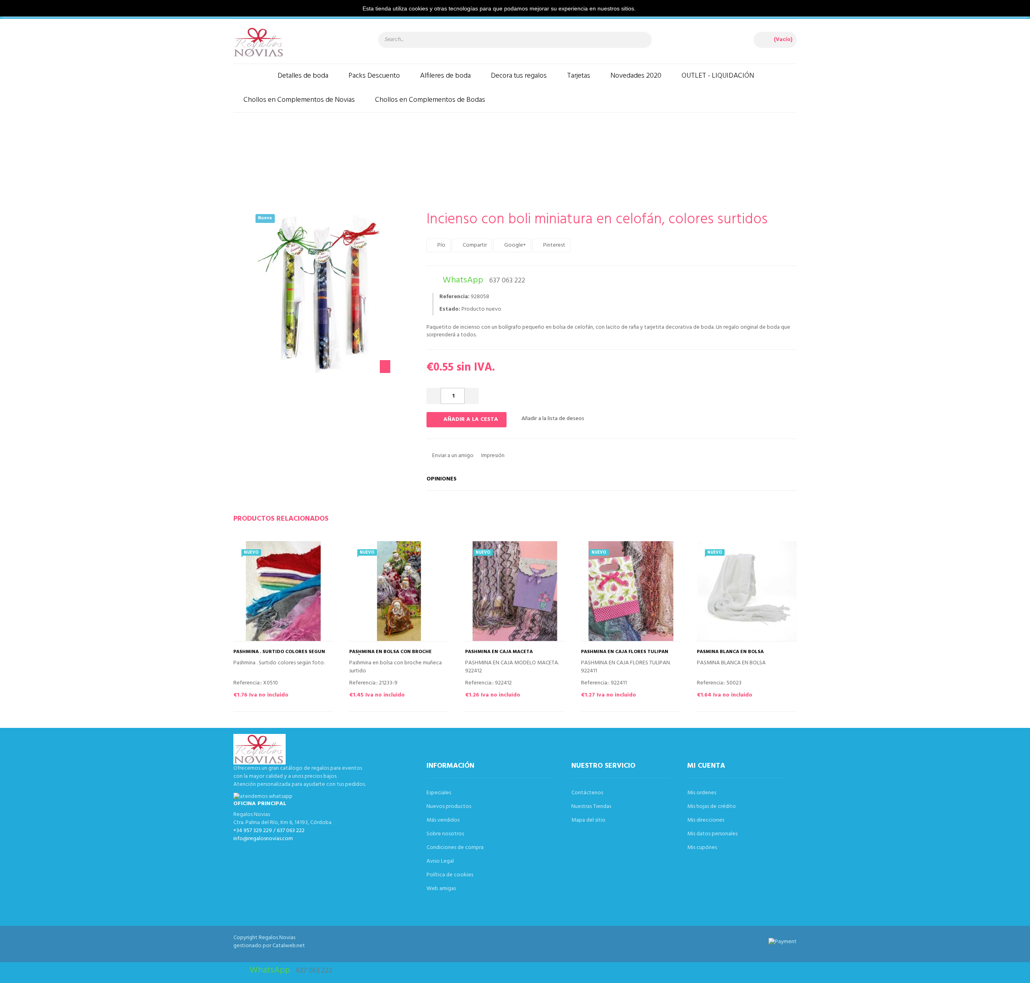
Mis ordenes (701, 793)
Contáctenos (587, 793)
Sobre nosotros (445, 834)
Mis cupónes (702, 847)
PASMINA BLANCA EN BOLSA (730, 652)
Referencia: (454, 297)
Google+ (514, 245)
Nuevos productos (448, 806)
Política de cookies (449, 875)
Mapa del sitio (588, 820)
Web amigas (441, 888)
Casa (360, 155)
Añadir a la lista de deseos (552, 418)
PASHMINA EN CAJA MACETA (499, 652)
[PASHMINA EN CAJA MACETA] (515, 591)
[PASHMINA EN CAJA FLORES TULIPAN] (631, 591)
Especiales (438, 793)
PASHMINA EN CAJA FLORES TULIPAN (624, 652)
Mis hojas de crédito (711, 806)
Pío (440, 245)
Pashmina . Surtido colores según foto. (279, 654)
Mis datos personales (712, 834)
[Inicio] (250, 76)
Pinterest (553, 245)
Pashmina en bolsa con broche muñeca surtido (390, 654)
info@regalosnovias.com (263, 838)
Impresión (492, 455)
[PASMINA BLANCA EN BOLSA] (747, 591)
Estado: (449, 309)
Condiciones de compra (455, 847)
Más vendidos (442, 820)
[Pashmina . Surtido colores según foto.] (283, 591)
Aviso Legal (440, 861)
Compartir (474, 245)
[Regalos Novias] (297, 42)
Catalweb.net (288, 945)
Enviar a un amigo (452, 455)
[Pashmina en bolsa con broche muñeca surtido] (399, 591)
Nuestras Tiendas (591, 806)
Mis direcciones (705, 820)
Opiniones (441, 479)
